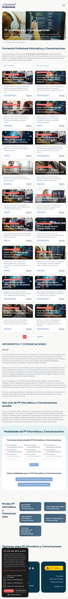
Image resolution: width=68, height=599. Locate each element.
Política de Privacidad (56, 579)
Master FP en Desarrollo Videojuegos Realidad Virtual (16, 227)
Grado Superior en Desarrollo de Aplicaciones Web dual (50, 199)
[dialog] (15, 572)
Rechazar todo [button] (21, 591)
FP (4, 42)
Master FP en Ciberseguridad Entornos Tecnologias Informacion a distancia (48, 109)
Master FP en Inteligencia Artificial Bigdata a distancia (15, 141)
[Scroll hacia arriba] (63, 589)
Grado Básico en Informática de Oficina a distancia (17, 171)
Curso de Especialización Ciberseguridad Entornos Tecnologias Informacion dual (49, 312)
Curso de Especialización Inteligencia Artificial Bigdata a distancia (17, 284)
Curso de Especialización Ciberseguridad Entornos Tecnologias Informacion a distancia (47, 78)
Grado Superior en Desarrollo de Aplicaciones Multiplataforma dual (17, 109)
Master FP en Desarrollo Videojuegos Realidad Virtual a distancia (17, 198)
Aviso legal (59, 576)
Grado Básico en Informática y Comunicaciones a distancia (49, 255)
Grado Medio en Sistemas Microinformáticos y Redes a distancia (16, 312)
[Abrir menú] (64, 5)
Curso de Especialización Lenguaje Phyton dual (47, 227)
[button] (15, 571)
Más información (8, 568)
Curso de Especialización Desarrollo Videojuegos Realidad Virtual (47, 139)
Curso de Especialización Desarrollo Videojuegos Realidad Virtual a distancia (15, 79)
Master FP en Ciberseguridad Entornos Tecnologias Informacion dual (16, 254)
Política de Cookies (57, 582)
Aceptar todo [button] (9, 591)
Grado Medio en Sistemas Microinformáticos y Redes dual (50, 171)
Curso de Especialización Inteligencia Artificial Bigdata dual (48, 284)
